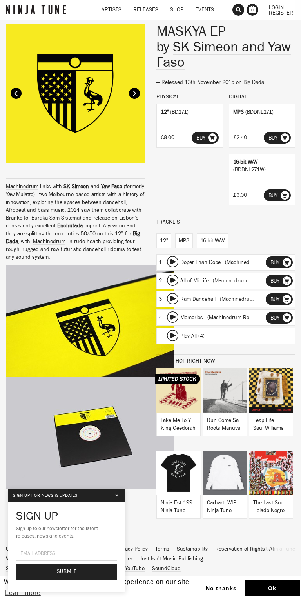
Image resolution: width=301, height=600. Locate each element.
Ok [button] (272, 588)
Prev (16, 93)
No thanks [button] (221, 588)
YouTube (135, 568)
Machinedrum (22, 186)
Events (204, 10)
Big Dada (253, 82)
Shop (176, 10)
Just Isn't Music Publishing (171, 559)
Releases (145, 10)
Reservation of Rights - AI (244, 549)
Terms (162, 549)
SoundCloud (166, 568)
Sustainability (192, 549)
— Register (278, 12)
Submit (67, 571)
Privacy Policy (132, 549)
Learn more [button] (23, 592)
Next (134, 93)
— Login (274, 7)
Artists (111, 10)
